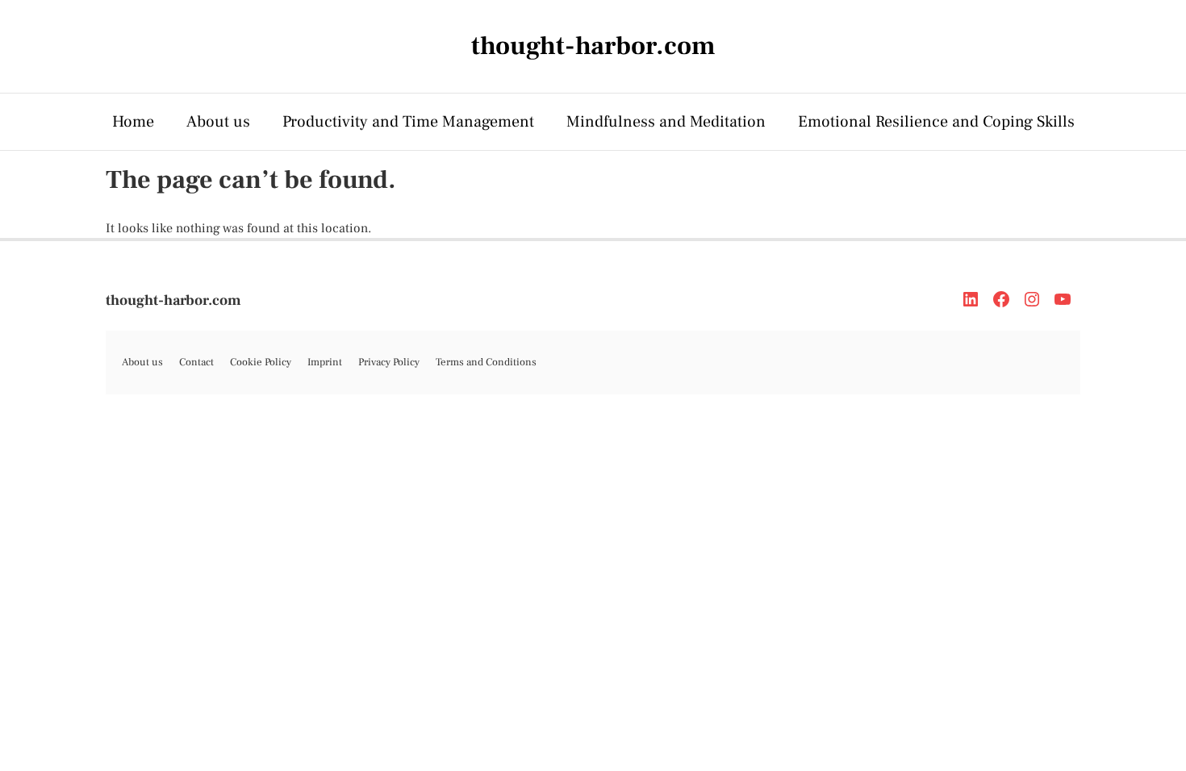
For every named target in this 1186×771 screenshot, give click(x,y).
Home (133, 121)
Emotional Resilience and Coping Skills (936, 121)
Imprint (324, 362)
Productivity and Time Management (408, 121)
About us (218, 121)
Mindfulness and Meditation (666, 121)
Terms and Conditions (486, 362)
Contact (196, 362)
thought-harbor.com (173, 300)
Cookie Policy (260, 362)
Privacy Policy (389, 362)
